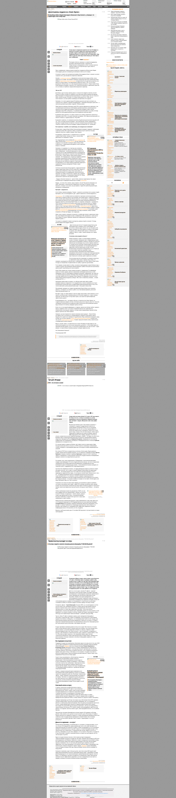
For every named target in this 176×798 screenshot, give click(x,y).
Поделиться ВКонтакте (49, 52)
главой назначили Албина (68, 319)
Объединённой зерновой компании (68, 209)
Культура (100, 6)
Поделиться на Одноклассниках (49, 61)
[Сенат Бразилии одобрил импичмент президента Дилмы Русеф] (111, 104)
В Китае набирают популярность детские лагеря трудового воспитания (59, 595)
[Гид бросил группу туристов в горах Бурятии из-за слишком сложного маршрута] (53, 771)
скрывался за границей (82, 209)
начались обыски (70, 141)
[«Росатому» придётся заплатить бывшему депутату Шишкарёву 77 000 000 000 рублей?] (53, 525)
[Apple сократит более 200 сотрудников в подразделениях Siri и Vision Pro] (83, 524)
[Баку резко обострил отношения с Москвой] (111, 282)
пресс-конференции (79, 140)
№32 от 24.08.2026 (70, 1)
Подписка (69, 3)
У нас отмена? (56, 432)
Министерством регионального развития (81, 318)
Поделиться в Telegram (49, 69)
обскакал (66, 646)
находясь (84, 745)
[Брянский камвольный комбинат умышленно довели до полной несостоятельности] (111, 272)
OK (88, 795)
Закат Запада (124, 4)
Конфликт (76, 6)
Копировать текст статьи (49, 72)
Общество (83, 6)
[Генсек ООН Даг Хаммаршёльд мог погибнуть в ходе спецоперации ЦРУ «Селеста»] (111, 76)
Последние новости (117, 9)
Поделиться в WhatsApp (49, 64)
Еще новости (117, 57)
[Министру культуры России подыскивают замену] (111, 159)
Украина (64, 6)
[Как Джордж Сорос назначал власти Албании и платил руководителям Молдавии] (111, 91)
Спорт (94, 6)
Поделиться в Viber (49, 66)
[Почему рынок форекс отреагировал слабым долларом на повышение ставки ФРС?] (111, 191)
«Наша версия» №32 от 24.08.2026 (98, 514)
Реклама (74, 3)
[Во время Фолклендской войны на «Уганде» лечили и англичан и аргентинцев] (83, 349)
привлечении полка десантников (68, 81)
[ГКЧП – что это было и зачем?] (83, 768)
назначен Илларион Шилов (69, 204)
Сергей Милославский (85, 206)
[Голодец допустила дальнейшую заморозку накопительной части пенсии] (111, 130)
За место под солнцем (57, 65)
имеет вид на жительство (62, 210)
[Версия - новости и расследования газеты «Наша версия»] (56, 3)
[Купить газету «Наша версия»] (66, 2)
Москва (106, 6)
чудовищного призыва (65, 78)
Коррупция (86, 59)
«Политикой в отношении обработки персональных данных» (94, 793)
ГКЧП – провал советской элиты (94, 5)
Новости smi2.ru (51, 537)
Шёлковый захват (109, 4)
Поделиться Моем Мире (49, 56)
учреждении (83, 180)
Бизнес (89, 6)
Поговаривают (59, 196)
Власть (70, 6)
